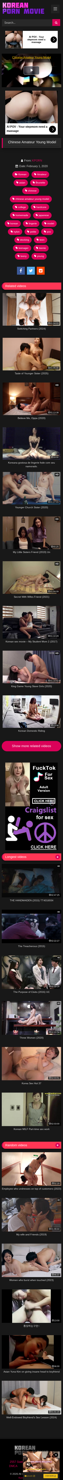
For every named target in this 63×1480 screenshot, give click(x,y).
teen (42, 239)
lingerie (33, 223)
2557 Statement (19, 1461)
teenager (24, 248)
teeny (23, 256)
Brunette (40, 182)
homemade (22, 215)
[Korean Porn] (26, 9)
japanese (44, 215)
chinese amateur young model (32, 198)
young (40, 256)
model (50, 223)
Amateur (42, 174)
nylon (17, 231)
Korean (22, 174)
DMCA (13, 1466)
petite (33, 231)
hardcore (41, 207)
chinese (32, 190)
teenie (42, 248)
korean (14, 223)
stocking (24, 239)
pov (49, 231)
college (22, 207)
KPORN (37, 160)
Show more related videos (31, 746)
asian (22, 182)
